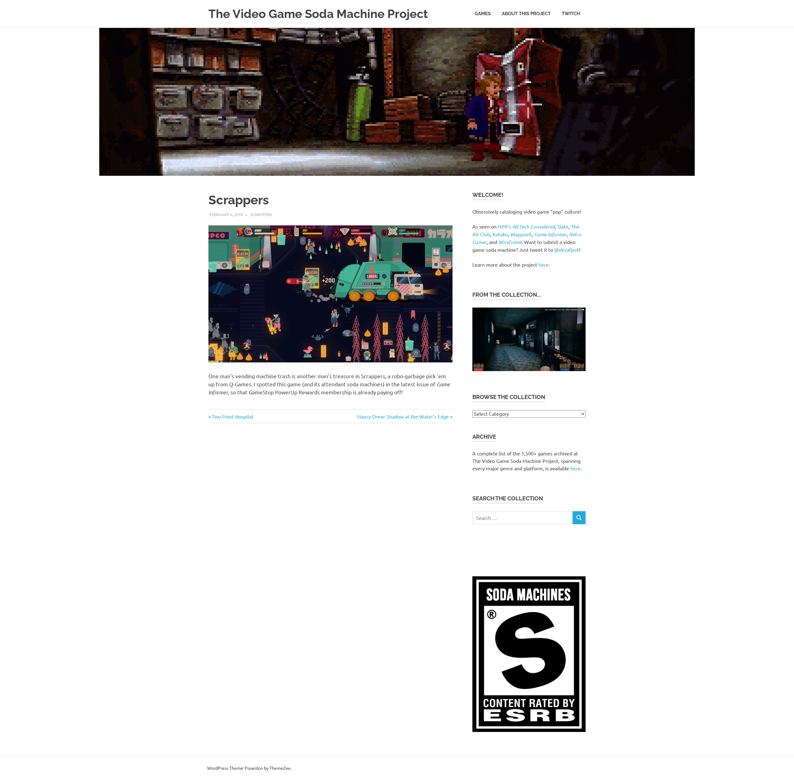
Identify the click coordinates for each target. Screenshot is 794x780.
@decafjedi (566, 249)
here (543, 264)
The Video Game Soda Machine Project (318, 14)
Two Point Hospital (232, 416)
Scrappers (261, 214)
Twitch (571, 13)
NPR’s (526, 226)
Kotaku (500, 234)
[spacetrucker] (529, 369)
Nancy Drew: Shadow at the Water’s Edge (403, 416)
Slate (563, 226)
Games (483, 13)
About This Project (526, 13)
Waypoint (521, 234)
